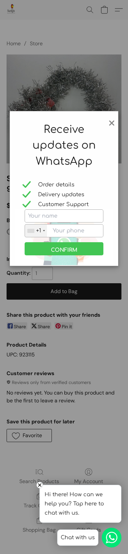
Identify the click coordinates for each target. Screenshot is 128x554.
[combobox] (36, 230)
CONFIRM (64, 250)
